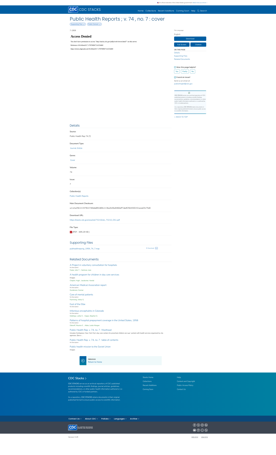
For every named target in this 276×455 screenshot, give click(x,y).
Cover (72, 160)
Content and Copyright (186, 381)
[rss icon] (206, 430)
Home (140, 10)
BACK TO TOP (182, 117)
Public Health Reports (79, 196)
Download (151, 248)
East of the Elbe (77, 304)
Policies (105, 418)
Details (177, 52)
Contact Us (181, 389)
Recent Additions (166, 10)
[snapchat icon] (202, 430)
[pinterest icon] (198, 430)
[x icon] (198, 425)
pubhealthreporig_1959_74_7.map (85, 248)
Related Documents (182, 59)
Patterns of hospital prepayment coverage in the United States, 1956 (104, 320)
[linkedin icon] (206, 425)
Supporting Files (180, 56)
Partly (184, 71)
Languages (119, 418)
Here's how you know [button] (199, 3)
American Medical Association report (88, 285)
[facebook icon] (194, 425)
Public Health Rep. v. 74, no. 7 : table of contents (94, 339)
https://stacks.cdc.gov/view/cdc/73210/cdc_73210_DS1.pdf (95, 220)
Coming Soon (182, 10)
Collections (150, 10)
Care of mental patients (81, 294)
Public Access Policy (185, 385)
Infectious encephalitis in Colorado (87, 310)
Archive (133, 418)
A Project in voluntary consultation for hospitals (93, 265)
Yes (177, 71)
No (192, 71)
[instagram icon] (202, 425)
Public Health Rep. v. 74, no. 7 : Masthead (90, 329)
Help (193, 10)
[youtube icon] (194, 430)
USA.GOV (204, 437)
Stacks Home (148, 377)
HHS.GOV (194, 437)
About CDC (90, 418)
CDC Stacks (76, 378)
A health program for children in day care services (94, 274)
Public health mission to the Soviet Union (90, 346)
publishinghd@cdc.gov (183, 83)
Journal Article (76, 148)
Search (203, 10)
